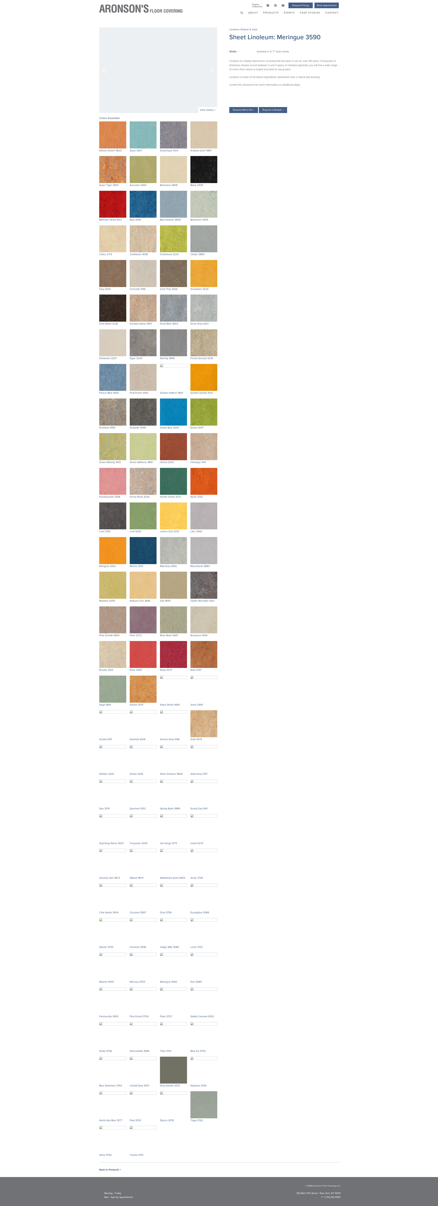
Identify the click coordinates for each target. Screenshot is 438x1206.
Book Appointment (327, 5)
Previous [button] (104, 70)
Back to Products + (110, 1170)
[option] (158, 70)
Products (271, 13)
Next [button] (212, 70)
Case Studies (310, 13)
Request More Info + (243, 110)
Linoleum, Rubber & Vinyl (243, 29)
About (253, 13)
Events (289, 13)
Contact (332, 13)
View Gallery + (208, 110)
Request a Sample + (273, 110)
